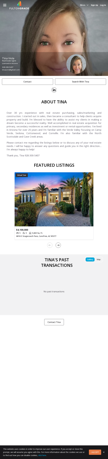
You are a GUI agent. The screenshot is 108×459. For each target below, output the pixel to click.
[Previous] (49, 245)
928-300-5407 (7, 67)
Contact (27, 81)
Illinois (82, 5)
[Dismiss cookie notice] (104, 452)
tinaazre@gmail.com (11, 70)
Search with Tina (80, 81)
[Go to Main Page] (19, 5)
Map (98, 259)
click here (42, 455)
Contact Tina (54, 322)
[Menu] (4, 5)
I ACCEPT (95, 452)
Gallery (90, 259)
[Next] (58, 245)
